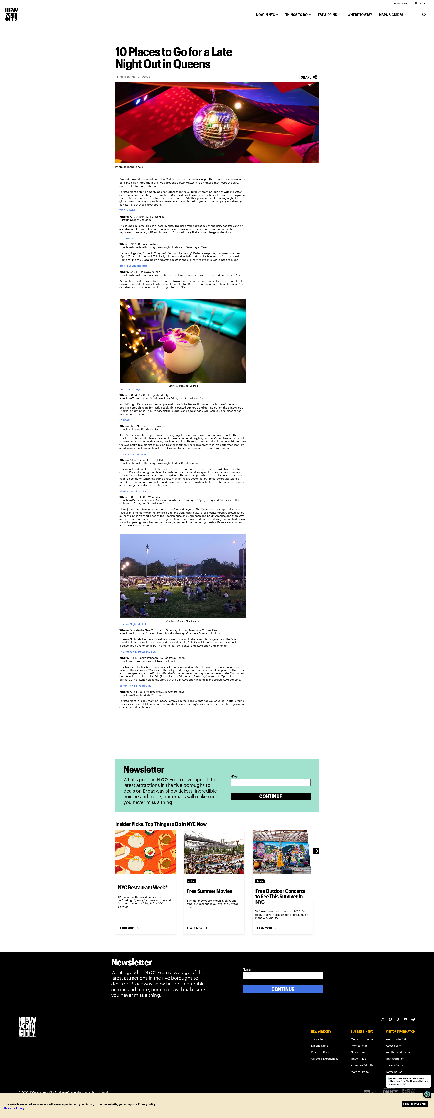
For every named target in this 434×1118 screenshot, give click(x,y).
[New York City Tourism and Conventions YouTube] (405, 1019)
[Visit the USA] (408, 1092)
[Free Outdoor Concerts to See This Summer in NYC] (283, 852)
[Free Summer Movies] (214, 852)
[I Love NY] (390, 1092)
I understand (414, 1104)
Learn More (126, 928)
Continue (270, 796)
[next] (316, 851)
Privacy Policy (14, 1108)
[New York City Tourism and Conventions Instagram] (383, 1019)
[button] (267, 15)
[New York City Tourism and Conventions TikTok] (398, 1019)
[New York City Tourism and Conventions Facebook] (390, 1019)
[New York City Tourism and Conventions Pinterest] (413, 1019)
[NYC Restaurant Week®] (145, 852)
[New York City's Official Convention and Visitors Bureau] (371, 1092)
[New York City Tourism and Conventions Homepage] (27, 1027)
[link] (127, 210)
